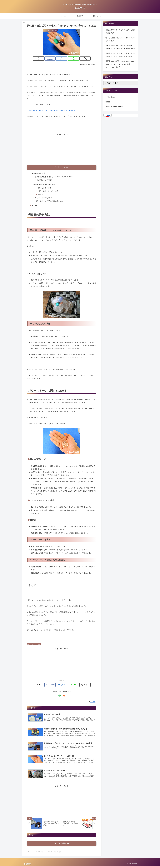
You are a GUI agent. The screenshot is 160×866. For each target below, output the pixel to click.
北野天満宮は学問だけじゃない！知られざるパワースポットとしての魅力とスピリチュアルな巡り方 (120, 64)
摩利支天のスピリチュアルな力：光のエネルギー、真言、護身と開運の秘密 (120, 54)
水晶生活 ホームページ (114, 106)
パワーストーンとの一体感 (48, 191)
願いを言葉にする (44, 188)
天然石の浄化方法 (38, 173)
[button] (85, 58)
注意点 (40, 194)
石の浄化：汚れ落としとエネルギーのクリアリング (54, 177)
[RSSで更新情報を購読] (64, 695)
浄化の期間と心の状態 (43, 180)
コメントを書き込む (61, 843)
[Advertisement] (61, 149)
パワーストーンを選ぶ (43, 198)
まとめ (34, 205)
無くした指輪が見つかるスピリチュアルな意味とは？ (120, 39)
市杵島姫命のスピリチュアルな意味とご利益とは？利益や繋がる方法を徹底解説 (120, 47)
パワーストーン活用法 (34, 644)
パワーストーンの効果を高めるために (49, 201)
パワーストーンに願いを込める (43, 184)
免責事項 (108, 102)
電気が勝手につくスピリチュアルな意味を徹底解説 (120, 31)
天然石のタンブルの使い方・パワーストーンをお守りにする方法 (51, 110)
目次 (60, 167)
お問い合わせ (110, 97)
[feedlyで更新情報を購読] (59, 695)
